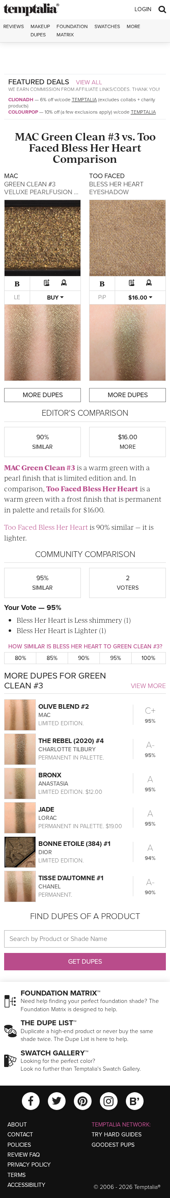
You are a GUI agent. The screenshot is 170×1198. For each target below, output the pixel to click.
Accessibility (26, 1184)
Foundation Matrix (72, 30)
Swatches (107, 26)
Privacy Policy (29, 1164)
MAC (27, 136)
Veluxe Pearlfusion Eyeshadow (58, 192)
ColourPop (23, 112)
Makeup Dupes (40, 30)
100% (148, 658)
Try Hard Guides (117, 1134)
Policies (19, 1144)
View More (148, 686)
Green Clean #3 (80, 136)
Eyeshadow (109, 192)
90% (83, 658)
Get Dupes (85, 961)
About (17, 1124)
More (133, 26)
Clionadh (20, 99)
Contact (20, 1134)
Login (143, 9)
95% (115, 658)
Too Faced (63, 488)
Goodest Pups (113, 1144)
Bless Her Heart (101, 147)
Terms (16, 1175)
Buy (53, 297)
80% (20, 658)
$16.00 (138, 297)
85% (52, 658)
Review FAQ (23, 1154)
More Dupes (43, 395)
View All (89, 82)
